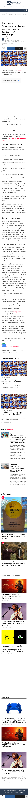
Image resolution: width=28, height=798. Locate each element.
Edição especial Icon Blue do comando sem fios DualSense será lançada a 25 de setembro (14, 720)
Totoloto (19, 70)
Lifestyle (10, 429)
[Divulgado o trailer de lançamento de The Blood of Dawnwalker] (14, 586)
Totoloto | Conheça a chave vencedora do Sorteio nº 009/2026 (12, 414)
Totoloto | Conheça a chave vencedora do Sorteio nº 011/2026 (12, 381)
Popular (11, 7)
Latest (4, 7)
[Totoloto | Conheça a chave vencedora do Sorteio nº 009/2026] (14, 401)
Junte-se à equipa (14, 792)
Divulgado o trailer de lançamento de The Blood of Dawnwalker (13, 596)
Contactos (22, 792)
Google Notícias (12, 347)
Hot (17, 7)
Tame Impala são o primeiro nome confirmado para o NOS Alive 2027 (13, 623)
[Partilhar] (10, 796)
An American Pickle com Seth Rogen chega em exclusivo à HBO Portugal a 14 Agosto (14, 563)
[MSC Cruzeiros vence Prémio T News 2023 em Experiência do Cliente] (14, 515)
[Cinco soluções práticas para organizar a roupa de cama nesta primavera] (5, 466)
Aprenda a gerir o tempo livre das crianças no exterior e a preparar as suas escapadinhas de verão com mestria (18, 438)
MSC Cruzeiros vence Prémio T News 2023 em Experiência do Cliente (14, 536)
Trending (22, 7)
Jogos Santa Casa (7, 377)
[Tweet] (20, 796)
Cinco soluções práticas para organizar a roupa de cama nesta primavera (17, 468)
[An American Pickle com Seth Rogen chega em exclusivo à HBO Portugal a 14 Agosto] (14, 551)
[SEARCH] (24, 10)
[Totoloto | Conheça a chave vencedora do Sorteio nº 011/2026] (14, 368)
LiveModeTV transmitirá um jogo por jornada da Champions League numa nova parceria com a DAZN (13, 648)
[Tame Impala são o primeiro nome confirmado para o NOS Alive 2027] (14, 611)
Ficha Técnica (7, 792)
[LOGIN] (26, 10)
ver (18, 80)
